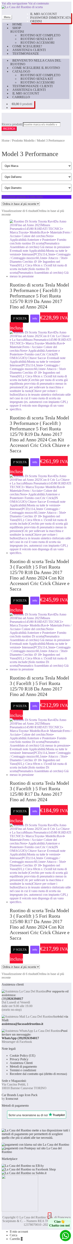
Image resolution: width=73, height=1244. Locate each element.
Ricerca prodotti (12, 124)
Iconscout (12, 1098)
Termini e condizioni (23, 1070)
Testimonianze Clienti (32, 86)
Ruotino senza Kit (36, 39)
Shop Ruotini (17, 29)
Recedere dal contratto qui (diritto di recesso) (38, 1074)
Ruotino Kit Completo (40, 35)
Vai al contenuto (38, 3)
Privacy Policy (19, 1059)
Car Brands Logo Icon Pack (20, 1095)
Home (17, 24)
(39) (12, 998)
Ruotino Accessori (37, 42)
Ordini (36, 21)
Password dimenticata (50, 17)
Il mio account (43, 14)
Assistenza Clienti (29, 50)
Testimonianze (25, 53)
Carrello (21, 97)
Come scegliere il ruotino (36, 67)
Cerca (13, 1235)
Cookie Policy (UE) (22, 1055)
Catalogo (21, 71)
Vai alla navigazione (14, 3)
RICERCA (9, 128)
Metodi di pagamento (23, 1066)
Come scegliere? (27, 46)
